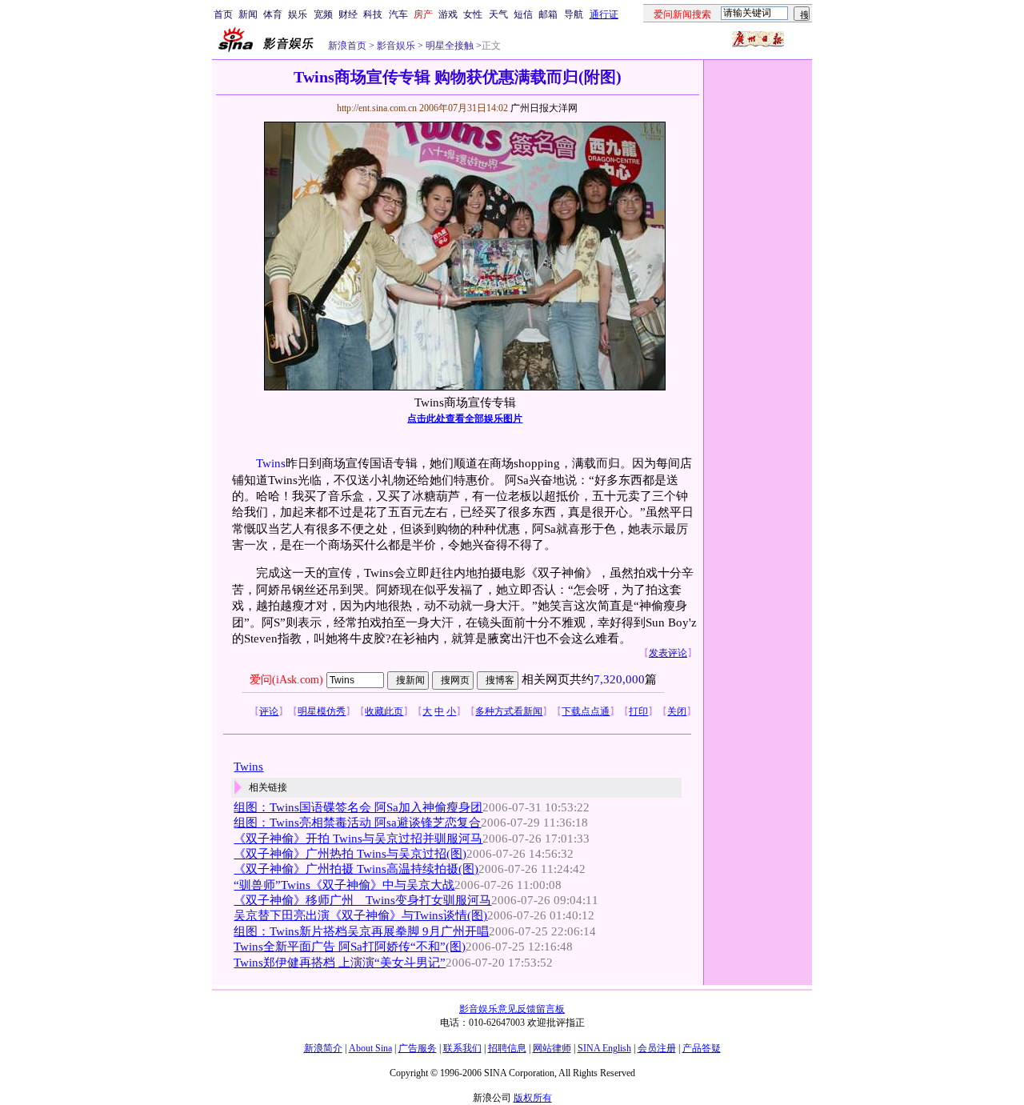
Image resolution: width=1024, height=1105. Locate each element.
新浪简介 (323, 1048)
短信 (523, 14)
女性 (472, 14)
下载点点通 (586, 711)
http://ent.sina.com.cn (378, 108)
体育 (272, 14)
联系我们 (462, 1048)
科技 (372, 14)
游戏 (448, 14)
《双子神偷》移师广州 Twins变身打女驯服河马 (362, 900)
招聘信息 (507, 1048)
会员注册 (657, 1048)
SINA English (604, 1048)
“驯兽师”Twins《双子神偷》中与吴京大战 (344, 885)
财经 (348, 14)
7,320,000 (619, 679)
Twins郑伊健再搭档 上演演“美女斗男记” (340, 962)
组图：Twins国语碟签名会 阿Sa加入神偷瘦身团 (358, 807)
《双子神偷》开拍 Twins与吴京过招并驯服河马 (358, 838)
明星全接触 (448, 45)
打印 (638, 711)
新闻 (248, 14)
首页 (223, 14)
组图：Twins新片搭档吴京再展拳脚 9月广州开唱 (361, 931)
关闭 (676, 711)
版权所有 (533, 1097)
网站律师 (552, 1048)
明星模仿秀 (322, 711)
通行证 (604, 14)
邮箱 (548, 14)
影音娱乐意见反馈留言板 (512, 1009)
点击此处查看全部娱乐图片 (464, 418)
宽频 (323, 14)
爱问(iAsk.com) (286, 680)
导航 (573, 14)
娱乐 (297, 14)
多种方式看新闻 (508, 711)
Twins (271, 463)
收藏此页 (384, 711)
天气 (498, 14)
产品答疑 (701, 1048)
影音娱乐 (396, 45)
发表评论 (668, 653)
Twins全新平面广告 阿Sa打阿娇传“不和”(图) (350, 946)
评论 (268, 711)
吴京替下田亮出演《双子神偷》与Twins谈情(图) (360, 915)
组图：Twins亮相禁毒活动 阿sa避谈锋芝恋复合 (357, 822)
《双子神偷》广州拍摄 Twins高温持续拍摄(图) (356, 869)
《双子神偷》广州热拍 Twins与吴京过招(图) (350, 853)
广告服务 (417, 1048)
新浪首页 (347, 45)
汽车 (398, 14)
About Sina (370, 1048)
